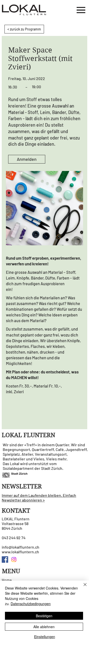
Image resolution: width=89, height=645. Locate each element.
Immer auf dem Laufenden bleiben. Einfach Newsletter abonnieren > (39, 497)
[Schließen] (82, 587)
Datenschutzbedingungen (31, 603)
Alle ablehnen (44, 626)
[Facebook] (5, 559)
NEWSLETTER (22, 486)
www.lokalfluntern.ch (20, 551)
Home (7, 580)
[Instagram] (14, 559)
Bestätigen (44, 615)
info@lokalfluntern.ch (20, 547)
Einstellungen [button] (44, 636)
